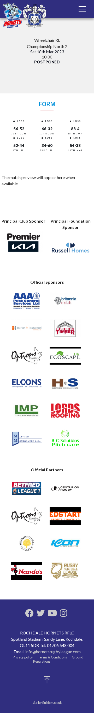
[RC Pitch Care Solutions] (65, 440)
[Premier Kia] (23, 244)
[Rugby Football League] (65, 573)
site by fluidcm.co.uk (47, 702)
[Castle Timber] (65, 330)
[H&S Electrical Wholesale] (65, 385)
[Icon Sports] (65, 546)
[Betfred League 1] (26, 490)
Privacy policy (23, 657)
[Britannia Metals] (65, 303)
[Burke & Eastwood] (26, 330)
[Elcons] (26, 385)
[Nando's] (26, 573)
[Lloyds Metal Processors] (26, 413)
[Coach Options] (26, 358)
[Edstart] (65, 518)
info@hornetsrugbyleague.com (53, 651)
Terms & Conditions (52, 657)
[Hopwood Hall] (26, 546)
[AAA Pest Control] (26, 303)
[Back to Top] (47, 681)
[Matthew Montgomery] (26, 440)
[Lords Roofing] (65, 413)
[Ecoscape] (65, 358)
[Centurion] (65, 490)
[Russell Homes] (70, 250)
